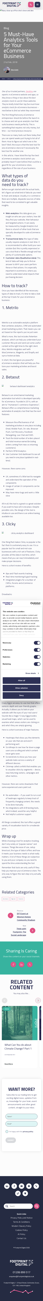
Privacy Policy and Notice (21, 1217)
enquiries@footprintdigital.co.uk (21, 1276)
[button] (31, 4)
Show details (30, 673)
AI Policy (21, 1234)
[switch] (37, 650)
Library (9, 79)
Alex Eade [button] (14, 69)
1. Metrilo (10, 307)
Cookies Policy (21, 1230)
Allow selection (21, 688)
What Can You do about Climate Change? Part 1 (18, 1047)
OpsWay (29, 91)
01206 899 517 (21, 1272)
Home (3, 79)
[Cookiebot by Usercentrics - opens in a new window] (30, 603)
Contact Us (21, 1238)
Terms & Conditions (21, 1221)
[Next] (38, 1000)
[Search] (36, 1206)
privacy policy (28, 1131)
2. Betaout (11, 377)
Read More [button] (9, 1064)
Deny (21, 695)
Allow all (21, 680)
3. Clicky (9, 524)
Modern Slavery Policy (21, 1226)
